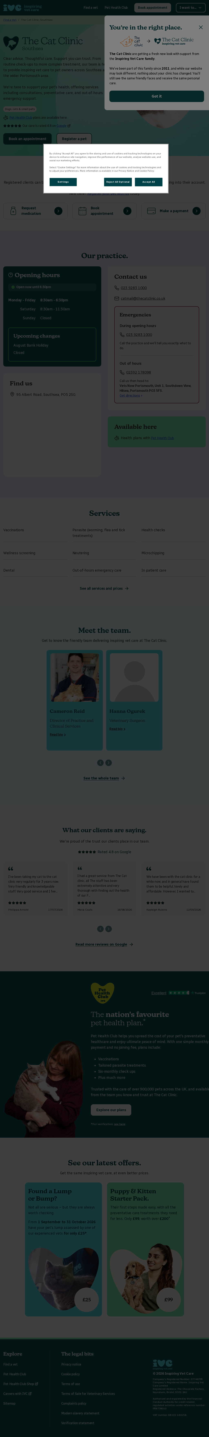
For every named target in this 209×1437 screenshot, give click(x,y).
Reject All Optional (118, 181)
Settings (63, 181)
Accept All (148, 181)
